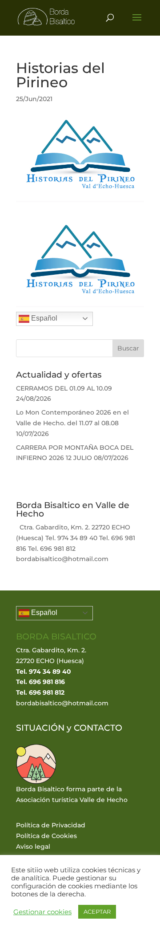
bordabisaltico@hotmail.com (62, 703)
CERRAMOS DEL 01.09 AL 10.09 (64, 388)
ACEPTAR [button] (97, 911)
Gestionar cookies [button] (42, 912)
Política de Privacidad (50, 825)
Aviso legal (33, 846)
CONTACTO (98, 728)
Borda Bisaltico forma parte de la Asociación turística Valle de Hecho (72, 794)
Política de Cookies (46, 836)
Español (43, 318)
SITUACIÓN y (45, 728)
